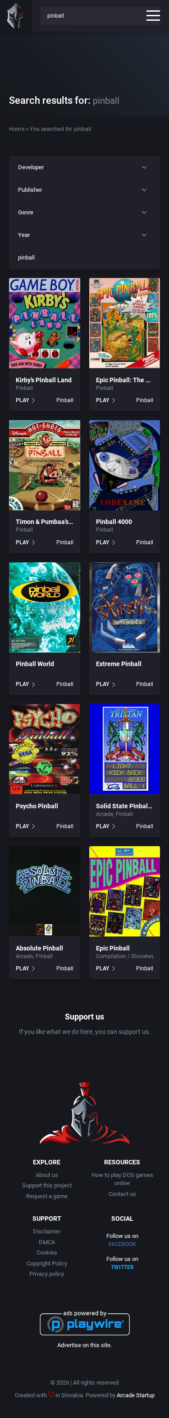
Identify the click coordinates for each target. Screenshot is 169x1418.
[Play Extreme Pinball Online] (124, 607)
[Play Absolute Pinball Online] (44, 891)
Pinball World (35, 663)
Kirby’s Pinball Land (44, 380)
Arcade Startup (136, 1395)
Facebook (122, 1244)
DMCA (47, 1242)
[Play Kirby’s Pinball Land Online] (44, 323)
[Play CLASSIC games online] (16, 16)
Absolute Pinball (39, 948)
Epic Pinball (113, 948)
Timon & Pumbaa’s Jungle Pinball (63, 521)
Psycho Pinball (37, 806)
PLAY (22, 400)
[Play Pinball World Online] (44, 607)
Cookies (47, 1252)
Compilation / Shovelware (127, 956)
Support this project (47, 1185)
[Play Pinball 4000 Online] (124, 465)
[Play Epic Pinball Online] (124, 891)
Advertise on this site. (84, 1345)
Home (16, 129)
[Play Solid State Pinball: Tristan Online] (124, 749)
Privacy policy (46, 1273)
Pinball (24, 388)
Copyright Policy (47, 1263)
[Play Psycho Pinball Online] (44, 749)
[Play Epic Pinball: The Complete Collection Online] (124, 323)
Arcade (104, 814)
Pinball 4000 (114, 521)
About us (47, 1175)
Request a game (47, 1196)
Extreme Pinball (119, 663)
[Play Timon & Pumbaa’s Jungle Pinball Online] (44, 465)
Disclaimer (46, 1231)
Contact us (122, 1194)
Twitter (122, 1267)
